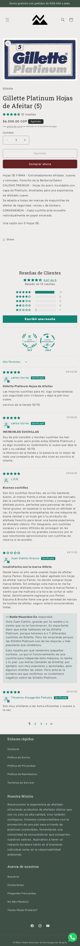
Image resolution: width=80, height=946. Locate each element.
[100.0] (47, 341)
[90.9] (29, 341)
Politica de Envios (18, 757)
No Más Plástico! (18, 901)
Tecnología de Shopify (55, 942)
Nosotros (13, 876)
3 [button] (41, 724)
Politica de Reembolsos (22, 774)
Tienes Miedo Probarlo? (22, 910)
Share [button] (10, 239)
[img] (11, 372)
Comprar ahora (40, 164)
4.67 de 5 (50, 280)
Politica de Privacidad (21, 765)
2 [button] (35, 724)
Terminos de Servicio (20, 782)
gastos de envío (15, 126)
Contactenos (15, 885)
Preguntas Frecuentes (21, 893)
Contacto (13, 749)
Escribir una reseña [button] (40, 319)
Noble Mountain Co (32, 942)
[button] (7, 20)
